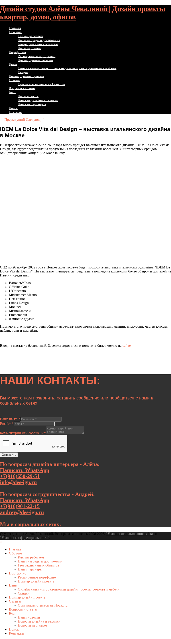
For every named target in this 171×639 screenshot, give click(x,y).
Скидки (23, 72)
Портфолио (17, 52)
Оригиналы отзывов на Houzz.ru (41, 84)
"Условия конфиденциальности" (24, 538)
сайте (126, 345)
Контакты (15, 112)
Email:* (7, 423)
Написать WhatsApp (24, 470)
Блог (12, 92)
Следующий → (37, 119)
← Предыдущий (12, 119)
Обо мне (15, 32)
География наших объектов (38, 44)
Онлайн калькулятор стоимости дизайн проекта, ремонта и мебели (67, 68)
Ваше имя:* (10, 419)
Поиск (13, 108)
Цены (13, 64)
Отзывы (14, 80)
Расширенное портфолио (36, 56)
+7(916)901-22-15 (20, 506)
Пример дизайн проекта (35, 60)
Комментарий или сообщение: (23, 433)
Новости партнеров (32, 104)
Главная (15, 28)
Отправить (9, 454)
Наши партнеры (29, 48)
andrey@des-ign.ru (22, 512)
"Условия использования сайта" (130, 534)
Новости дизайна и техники (38, 100)
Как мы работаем (30, 36)
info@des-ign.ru (18, 482)
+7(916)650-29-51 (20, 476)
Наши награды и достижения (39, 40)
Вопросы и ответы (22, 88)
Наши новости (28, 96)
